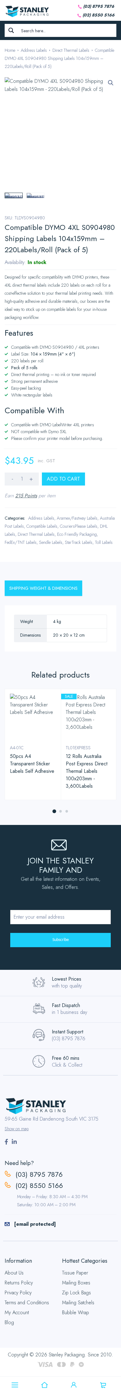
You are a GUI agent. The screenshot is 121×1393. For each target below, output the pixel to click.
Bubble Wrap (75, 1312)
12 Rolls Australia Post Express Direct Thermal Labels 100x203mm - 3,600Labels (86, 771)
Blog (9, 1322)
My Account (17, 1312)
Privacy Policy (18, 1292)
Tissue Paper (75, 1272)
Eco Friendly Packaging (77, 534)
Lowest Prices (66, 979)
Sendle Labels (50, 542)
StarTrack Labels (78, 542)
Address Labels (34, 50)
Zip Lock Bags (76, 1292)
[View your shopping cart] (103, 1385)
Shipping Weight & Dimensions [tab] (43, 588)
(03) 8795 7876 (98, 6)
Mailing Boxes (76, 1282)
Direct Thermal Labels (70, 50)
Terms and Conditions (27, 1302)
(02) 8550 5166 (98, 15)
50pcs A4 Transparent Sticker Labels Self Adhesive (32, 764)
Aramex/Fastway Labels (77, 518)
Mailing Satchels (78, 1302)
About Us (14, 1272)
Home (10, 50)
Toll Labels (104, 542)
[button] (110, 82)
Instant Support (67, 1031)
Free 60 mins (65, 1058)
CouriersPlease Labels (78, 526)
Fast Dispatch (66, 1005)
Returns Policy (19, 1282)
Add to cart (63, 478)
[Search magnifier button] (11, 30)
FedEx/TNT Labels (21, 542)
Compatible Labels (41, 526)
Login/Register (74, 1385)
